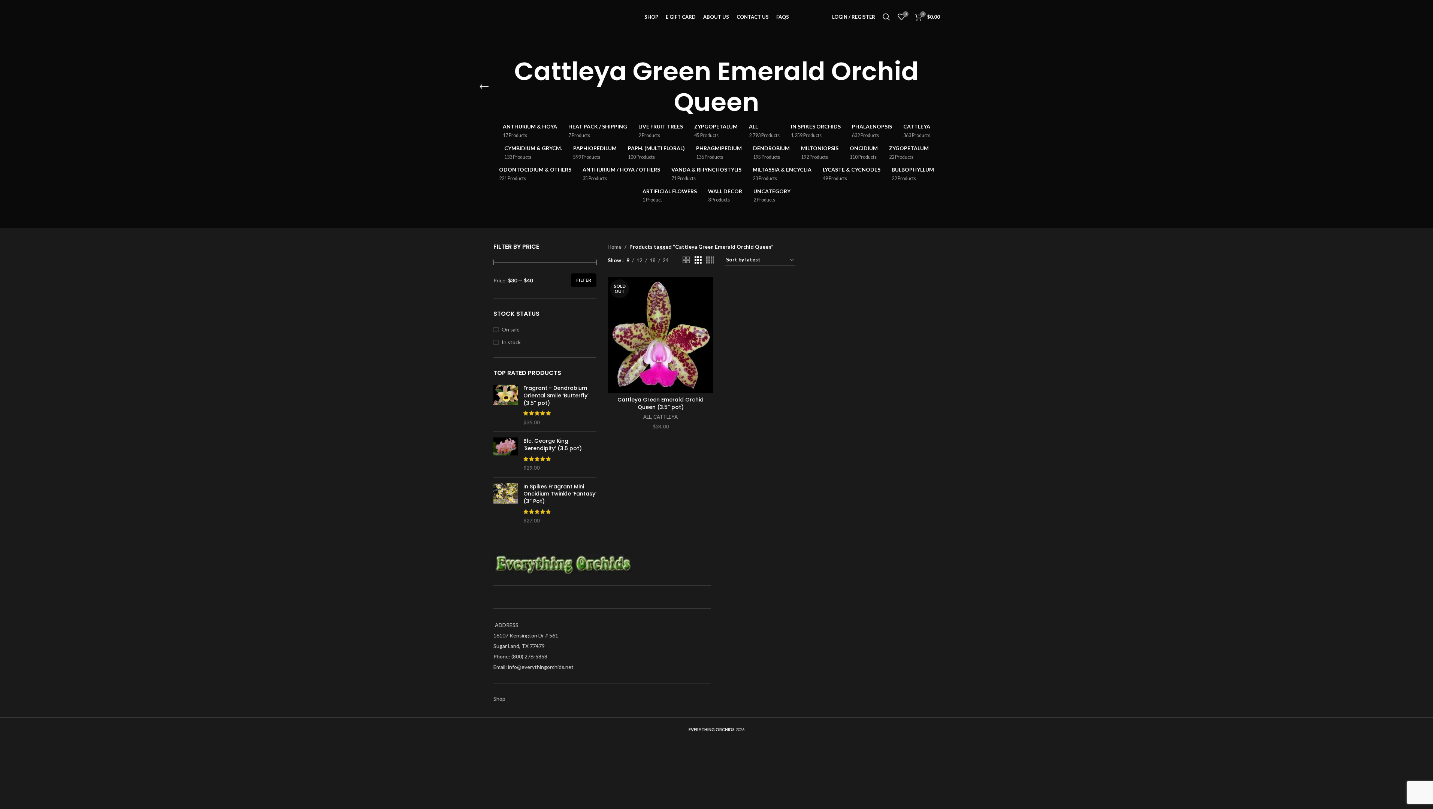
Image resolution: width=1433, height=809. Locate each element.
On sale (511, 329)
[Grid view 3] (698, 260)
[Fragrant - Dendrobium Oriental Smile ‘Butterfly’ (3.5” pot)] (505, 405)
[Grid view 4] (710, 260)
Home (615, 246)
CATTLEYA (665, 417)
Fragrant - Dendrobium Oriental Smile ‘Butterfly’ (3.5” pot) (556, 395)
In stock (511, 342)
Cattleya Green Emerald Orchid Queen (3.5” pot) (660, 403)
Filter (583, 280)
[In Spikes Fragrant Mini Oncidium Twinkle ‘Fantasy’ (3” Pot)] (505, 503)
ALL (647, 417)
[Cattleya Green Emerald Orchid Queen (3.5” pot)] (660, 335)
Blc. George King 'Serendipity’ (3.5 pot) (552, 444)
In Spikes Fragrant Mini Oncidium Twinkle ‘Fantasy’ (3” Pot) (559, 494)
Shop (499, 699)
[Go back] (484, 86)
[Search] (886, 16)
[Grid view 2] (686, 260)
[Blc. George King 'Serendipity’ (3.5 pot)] (505, 454)
